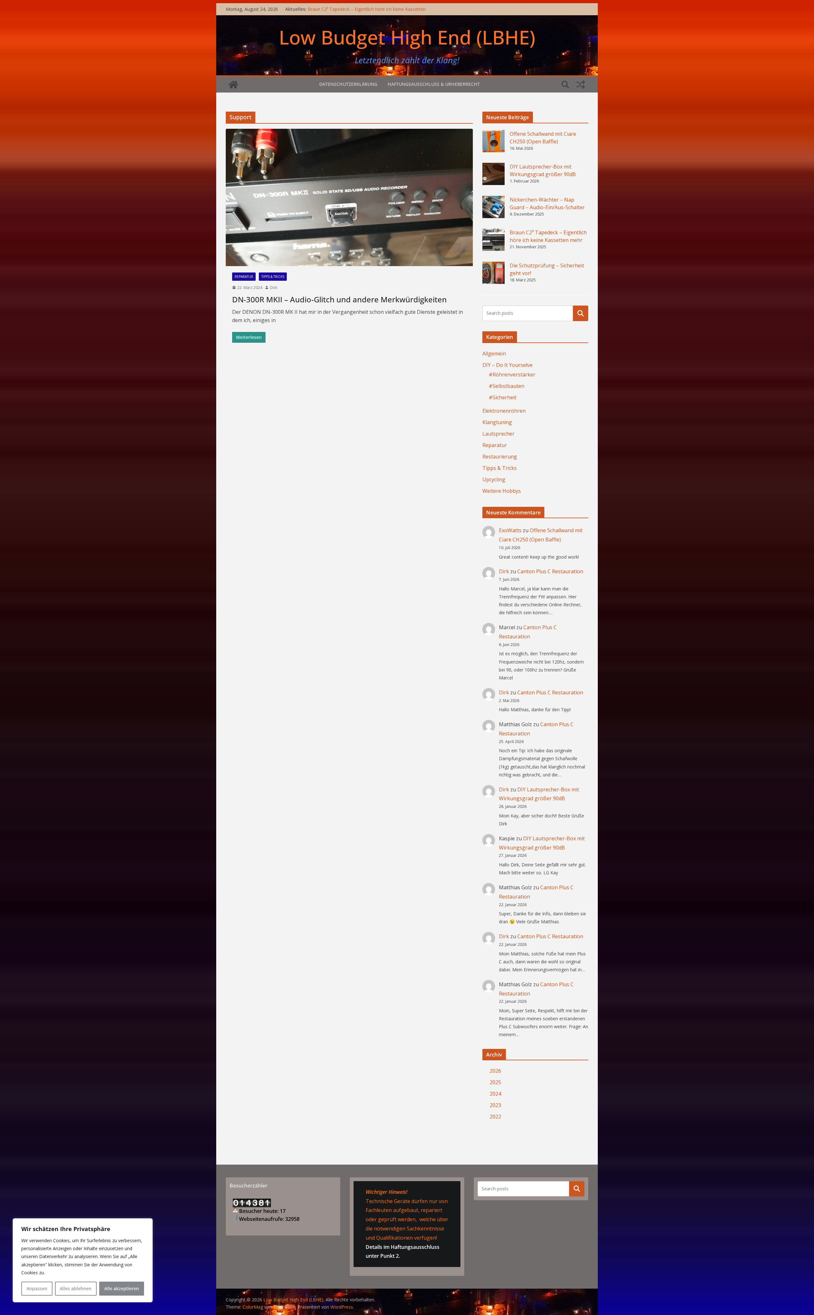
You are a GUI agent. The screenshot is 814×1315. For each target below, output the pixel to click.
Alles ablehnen (76, 1288)
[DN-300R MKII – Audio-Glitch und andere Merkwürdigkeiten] (349, 197)
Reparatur (244, 276)
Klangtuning (497, 422)
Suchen (580, 313)
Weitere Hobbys (501, 490)
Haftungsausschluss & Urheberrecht (434, 84)
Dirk (273, 287)
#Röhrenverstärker (512, 374)
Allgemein (494, 353)
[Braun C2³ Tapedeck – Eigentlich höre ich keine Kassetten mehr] (493, 240)
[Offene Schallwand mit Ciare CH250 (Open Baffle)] (493, 141)
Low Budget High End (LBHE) (407, 37)
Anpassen (36, 1288)
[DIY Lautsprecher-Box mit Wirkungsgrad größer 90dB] (493, 174)
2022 (495, 1116)
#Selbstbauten (506, 385)
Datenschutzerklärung (348, 84)
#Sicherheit (502, 397)
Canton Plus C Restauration (550, 571)
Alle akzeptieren (121, 1288)
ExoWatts (510, 530)
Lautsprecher (498, 433)
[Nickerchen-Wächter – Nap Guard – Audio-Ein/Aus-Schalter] (493, 207)
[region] (83, 1260)
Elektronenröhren (504, 410)
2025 (495, 1082)
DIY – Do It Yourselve (507, 364)
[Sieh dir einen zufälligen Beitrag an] (580, 84)
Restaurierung (499, 456)
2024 (495, 1093)
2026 (495, 1070)
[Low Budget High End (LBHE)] (233, 84)
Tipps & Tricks (272, 276)
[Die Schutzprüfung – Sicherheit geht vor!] (493, 273)
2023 (495, 1105)
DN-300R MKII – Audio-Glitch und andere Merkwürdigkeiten (339, 299)
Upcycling (493, 479)
